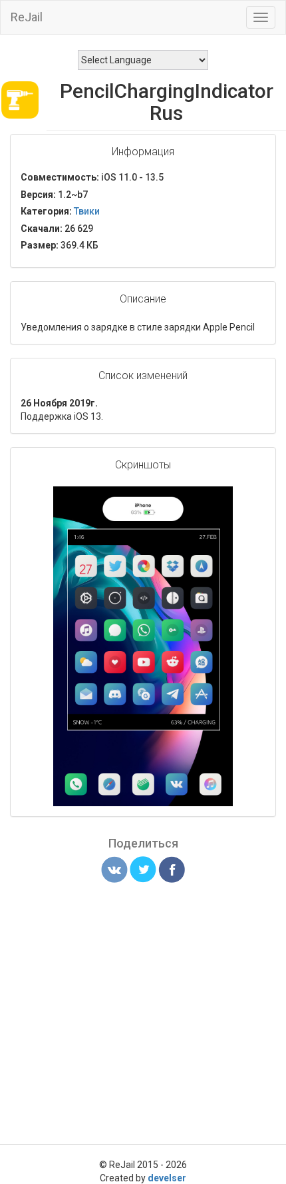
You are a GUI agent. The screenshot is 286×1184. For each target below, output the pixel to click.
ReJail (27, 17)
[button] (220, 498)
